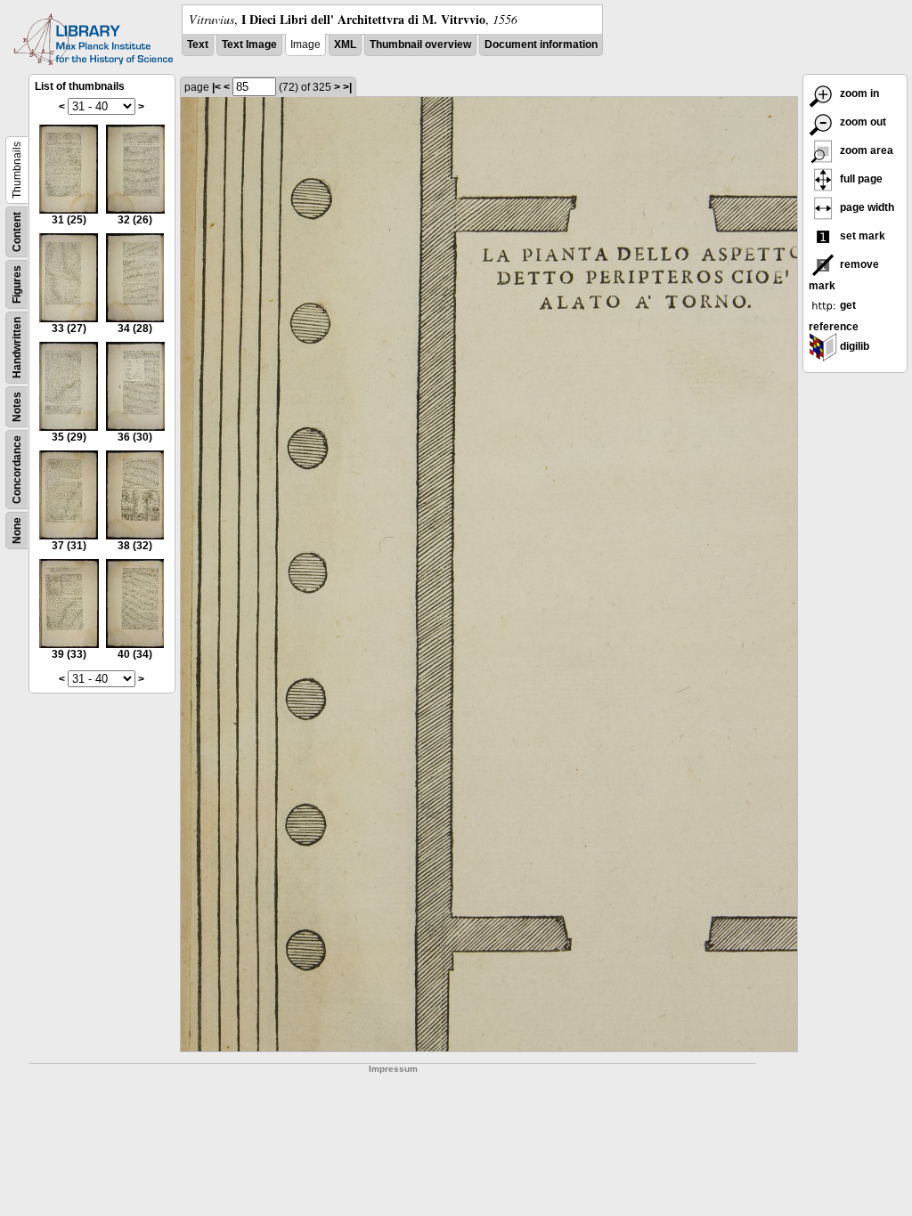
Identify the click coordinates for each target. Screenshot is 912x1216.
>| (347, 87)
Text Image (249, 44)
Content (17, 232)
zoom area (865, 150)
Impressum (393, 1069)
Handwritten (17, 347)
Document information (541, 44)
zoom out (861, 122)
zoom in (858, 93)
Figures (17, 284)
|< (216, 87)
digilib (853, 346)
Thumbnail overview (420, 44)
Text (197, 44)
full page (860, 179)
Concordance (17, 469)
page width (865, 207)
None (17, 530)
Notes (17, 407)
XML (345, 44)
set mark (861, 236)
